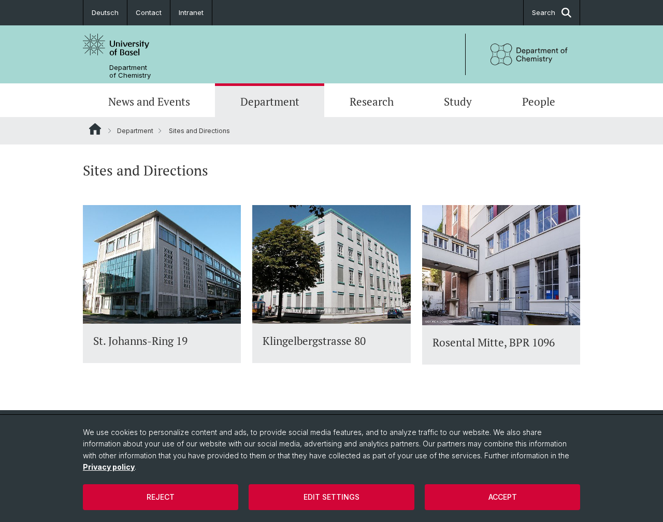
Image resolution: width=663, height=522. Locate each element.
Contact (149, 12)
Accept (502, 496)
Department (269, 101)
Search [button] (543, 12)
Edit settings (331, 496)
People (538, 101)
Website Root (95, 129)
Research (372, 101)
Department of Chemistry (130, 71)
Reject (161, 496)
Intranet (191, 12)
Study (458, 101)
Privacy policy (109, 466)
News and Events (149, 101)
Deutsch (105, 12)
